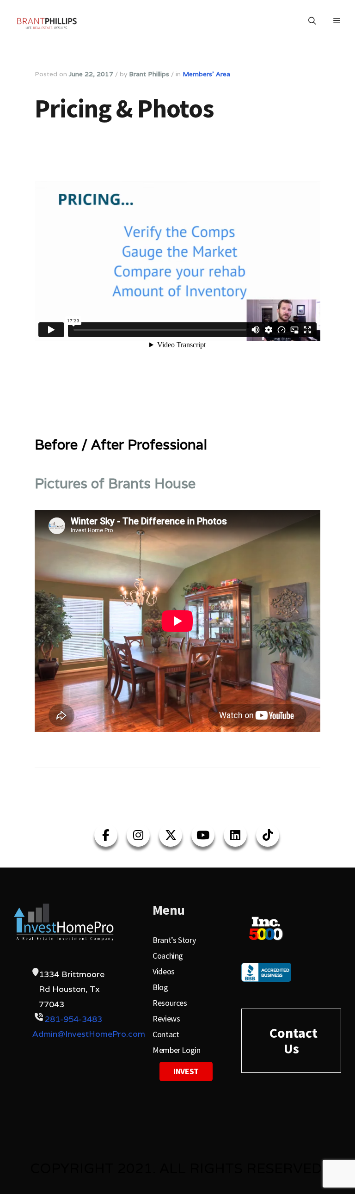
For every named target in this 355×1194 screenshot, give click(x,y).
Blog (160, 987)
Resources (170, 1002)
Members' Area (206, 74)
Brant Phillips (149, 74)
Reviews (166, 1018)
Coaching (168, 955)
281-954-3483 (73, 1019)
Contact (166, 1034)
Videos (164, 971)
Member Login (177, 1050)
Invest (186, 1071)
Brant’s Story (174, 940)
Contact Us (293, 1040)
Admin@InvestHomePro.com (88, 1033)
